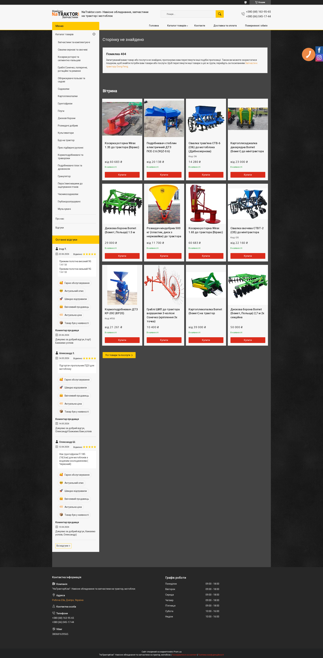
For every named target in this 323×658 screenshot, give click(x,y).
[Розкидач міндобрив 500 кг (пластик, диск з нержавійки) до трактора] (164, 204)
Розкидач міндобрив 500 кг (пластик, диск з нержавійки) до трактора (164, 232)
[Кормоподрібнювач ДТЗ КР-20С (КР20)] (122, 285)
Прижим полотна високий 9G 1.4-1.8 (75, 263)
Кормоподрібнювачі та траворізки (70, 157)
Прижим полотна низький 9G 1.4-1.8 (75, 271)
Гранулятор (64, 176)
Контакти (199, 25)
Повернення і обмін (256, 25)
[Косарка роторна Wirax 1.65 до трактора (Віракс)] (206, 204)
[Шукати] (220, 14)
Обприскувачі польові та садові (71, 80)
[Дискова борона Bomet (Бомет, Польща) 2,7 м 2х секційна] (248, 285)
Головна (154, 25)
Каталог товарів (176, 25)
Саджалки (63, 89)
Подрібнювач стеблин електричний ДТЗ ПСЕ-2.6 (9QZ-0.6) (161, 147)
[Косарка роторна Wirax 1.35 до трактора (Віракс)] (122, 119)
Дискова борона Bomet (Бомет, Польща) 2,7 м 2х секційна (247, 313)
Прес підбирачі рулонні (70, 147)
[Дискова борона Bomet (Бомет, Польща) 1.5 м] (122, 204)
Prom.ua (178, 652)
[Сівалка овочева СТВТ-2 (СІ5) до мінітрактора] (248, 204)
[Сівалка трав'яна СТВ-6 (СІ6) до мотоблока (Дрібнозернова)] (206, 119)
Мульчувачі (64, 209)
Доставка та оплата (225, 25)
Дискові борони (66, 118)
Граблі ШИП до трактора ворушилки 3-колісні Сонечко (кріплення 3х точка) (163, 315)
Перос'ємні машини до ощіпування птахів (70, 185)
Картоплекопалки (68, 96)
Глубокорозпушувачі (69, 201)
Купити (122, 174)
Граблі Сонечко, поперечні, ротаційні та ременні (72, 69)
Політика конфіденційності (211, 655)
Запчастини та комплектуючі (74, 42)
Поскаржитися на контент (184, 655)
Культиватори (66, 132)
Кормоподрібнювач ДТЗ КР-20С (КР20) (121, 311)
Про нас (60, 218)
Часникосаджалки (68, 194)
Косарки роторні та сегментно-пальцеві (69, 59)
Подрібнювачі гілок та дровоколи (70, 167)
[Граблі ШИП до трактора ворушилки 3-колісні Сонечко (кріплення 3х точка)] (164, 285)
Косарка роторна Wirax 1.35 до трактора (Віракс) (122, 145)
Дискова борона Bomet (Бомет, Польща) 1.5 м (120, 230)
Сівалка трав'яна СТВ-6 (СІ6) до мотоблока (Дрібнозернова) (204, 147)
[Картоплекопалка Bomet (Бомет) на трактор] (206, 285)
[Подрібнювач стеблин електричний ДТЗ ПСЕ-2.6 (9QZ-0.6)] (164, 119)
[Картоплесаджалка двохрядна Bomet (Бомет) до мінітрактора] (248, 119)
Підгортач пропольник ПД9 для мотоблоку (76, 367)
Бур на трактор (66, 140)
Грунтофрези (65, 103)
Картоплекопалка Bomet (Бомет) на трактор (205, 311)
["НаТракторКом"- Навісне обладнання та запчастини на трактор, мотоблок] (65, 14)
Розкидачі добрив (68, 125)
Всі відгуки (62, 545)
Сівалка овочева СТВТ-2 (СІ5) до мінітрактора (247, 230)
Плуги (61, 111)
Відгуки (60, 227)
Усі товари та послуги (117, 355)
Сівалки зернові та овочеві (72, 49)
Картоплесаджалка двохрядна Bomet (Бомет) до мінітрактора (247, 147)
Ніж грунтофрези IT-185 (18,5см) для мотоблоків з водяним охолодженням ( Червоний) (73, 459)
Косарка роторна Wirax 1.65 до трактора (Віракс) (206, 230)
